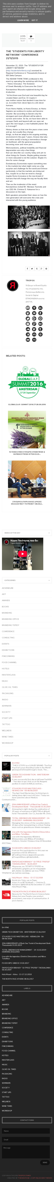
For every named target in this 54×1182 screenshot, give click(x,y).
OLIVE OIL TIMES (10, 687)
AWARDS (6, 600)
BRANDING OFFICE (10, 619)
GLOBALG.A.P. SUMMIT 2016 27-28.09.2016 (27, 404)
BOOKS (5, 606)
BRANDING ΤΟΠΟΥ (10, 625)
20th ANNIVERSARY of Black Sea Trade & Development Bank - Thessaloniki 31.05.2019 (31, 805)
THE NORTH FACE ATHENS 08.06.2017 (29, 891)
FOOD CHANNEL (9, 662)
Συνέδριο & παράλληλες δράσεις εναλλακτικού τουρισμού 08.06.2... (27, 503)
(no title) (15, 763)
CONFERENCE (8, 631)
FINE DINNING (8, 656)
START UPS (7, 718)
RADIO (5, 699)
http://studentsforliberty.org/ (18, 70)
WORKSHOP (7, 743)
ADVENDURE (8, 588)
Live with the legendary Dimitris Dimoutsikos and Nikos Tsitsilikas (31, 833)
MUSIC (5, 681)
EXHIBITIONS (8, 650)
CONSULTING (8, 637)
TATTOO (6, 724)
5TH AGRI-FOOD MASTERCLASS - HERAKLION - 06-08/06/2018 (27, 789)
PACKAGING (8, 693)
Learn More (23, 20)
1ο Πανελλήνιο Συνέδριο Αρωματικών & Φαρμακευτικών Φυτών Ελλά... (27, 453)
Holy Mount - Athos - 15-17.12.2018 (27, 877)
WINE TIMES (7, 737)
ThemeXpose (24, 1178)
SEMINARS (6, 706)
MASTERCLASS (8, 675)
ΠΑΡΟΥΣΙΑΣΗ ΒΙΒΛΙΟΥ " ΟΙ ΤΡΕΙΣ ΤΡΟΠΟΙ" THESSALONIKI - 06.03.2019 (31, 863)
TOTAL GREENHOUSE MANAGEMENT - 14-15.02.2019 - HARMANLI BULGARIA (31, 819)
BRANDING (7, 613)
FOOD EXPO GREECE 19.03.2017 (26, 848)
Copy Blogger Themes (41, 1178)
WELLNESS (6, 730)
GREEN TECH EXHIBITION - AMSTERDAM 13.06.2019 (30, 775)
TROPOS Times (24, 1175)
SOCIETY (6, 712)
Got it (35, 20)
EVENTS (5, 644)
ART (4, 594)
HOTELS (5, 668)
